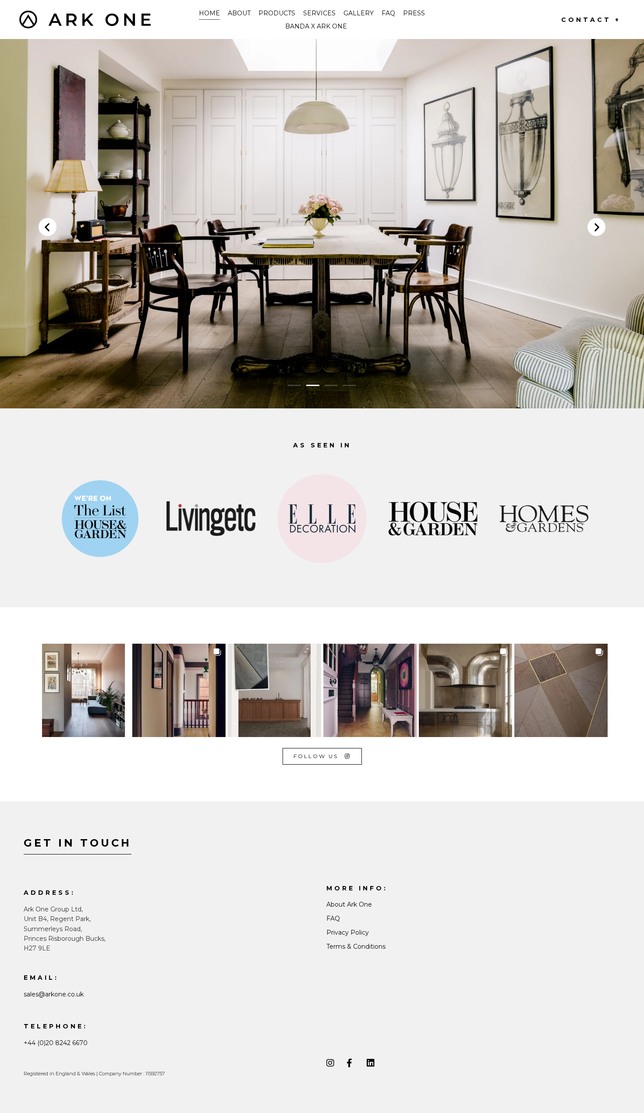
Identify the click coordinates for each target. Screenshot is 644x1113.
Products (276, 13)
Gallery (358, 13)
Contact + (591, 20)
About (239, 13)
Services (319, 13)
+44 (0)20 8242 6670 (56, 1043)
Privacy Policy (347, 932)
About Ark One (349, 904)
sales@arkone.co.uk (54, 994)
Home (209, 13)
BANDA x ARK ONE (316, 26)
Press (414, 13)
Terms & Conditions (356, 946)
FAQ (388, 13)
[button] (48, 227)
